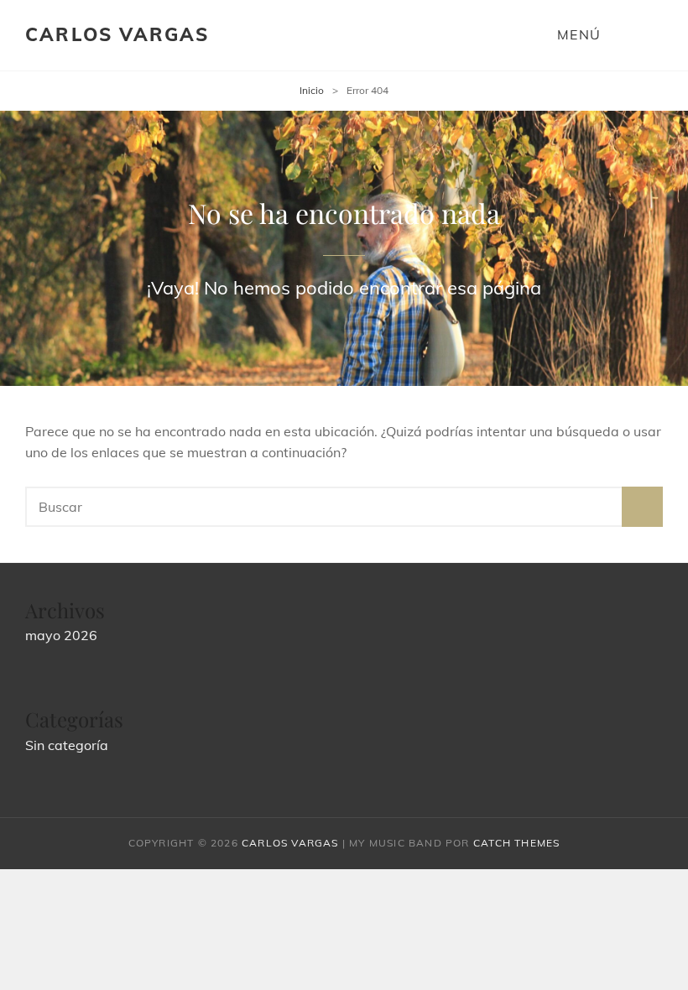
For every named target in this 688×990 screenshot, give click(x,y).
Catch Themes (516, 842)
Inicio (312, 90)
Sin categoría (66, 745)
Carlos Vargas (117, 34)
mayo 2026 (61, 635)
